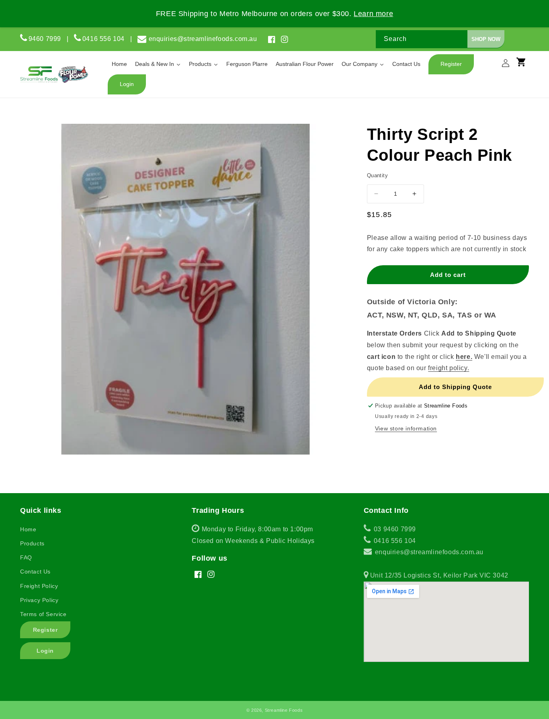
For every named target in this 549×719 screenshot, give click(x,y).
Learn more (373, 14)
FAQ (26, 557)
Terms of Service (43, 614)
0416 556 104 (106, 38)
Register (45, 630)
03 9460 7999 (394, 529)
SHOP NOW (485, 39)
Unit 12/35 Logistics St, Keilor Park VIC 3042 (438, 575)
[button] (525, 65)
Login (45, 650)
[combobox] (440, 39)
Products (32, 543)
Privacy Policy (39, 600)
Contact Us (35, 571)
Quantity (377, 175)
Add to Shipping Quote (455, 386)
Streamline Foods (284, 710)
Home (28, 529)
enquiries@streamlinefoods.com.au (203, 38)
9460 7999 (45, 38)
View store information (406, 428)
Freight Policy (39, 586)
